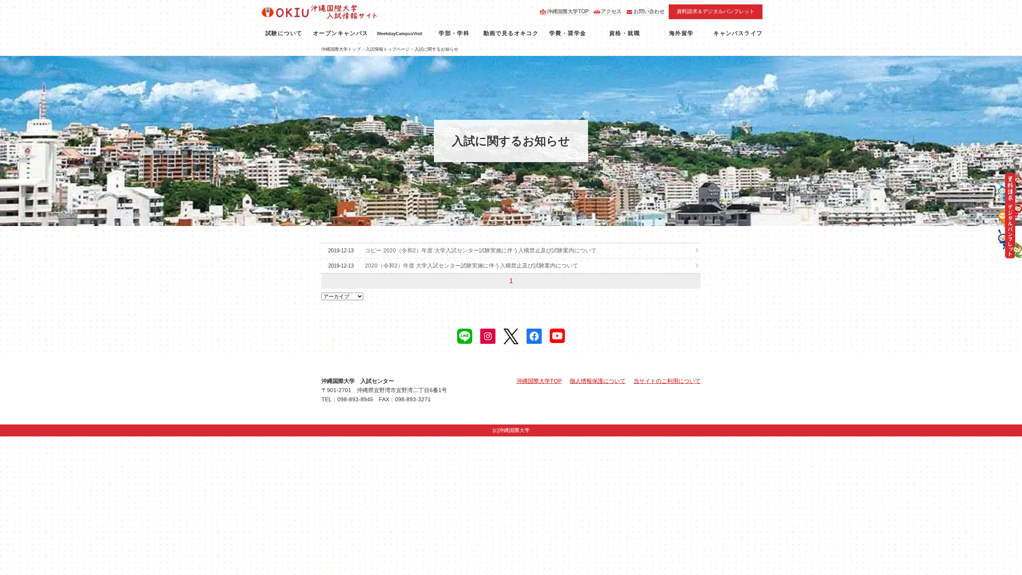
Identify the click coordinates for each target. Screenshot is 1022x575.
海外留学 (681, 33)
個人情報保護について (598, 381)
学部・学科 (454, 33)
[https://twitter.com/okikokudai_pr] (511, 336)
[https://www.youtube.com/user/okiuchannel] (557, 336)
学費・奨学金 (567, 33)
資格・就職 (624, 33)
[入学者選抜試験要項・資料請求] (1010, 215)
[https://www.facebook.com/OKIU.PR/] (534, 336)
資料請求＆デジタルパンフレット (716, 11)
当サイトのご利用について (667, 381)
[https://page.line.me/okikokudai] (464, 336)
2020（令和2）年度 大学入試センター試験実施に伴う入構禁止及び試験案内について (471, 265)
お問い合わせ (649, 11)
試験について (283, 33)
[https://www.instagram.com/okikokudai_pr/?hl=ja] (487, 336)
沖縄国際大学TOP (568, 11)
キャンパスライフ (738, 33)
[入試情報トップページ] (342, 12)
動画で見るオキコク (511, 33)
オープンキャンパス (340, 33)
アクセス (611, 11)
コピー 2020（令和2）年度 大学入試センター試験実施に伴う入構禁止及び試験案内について (480, 250)
